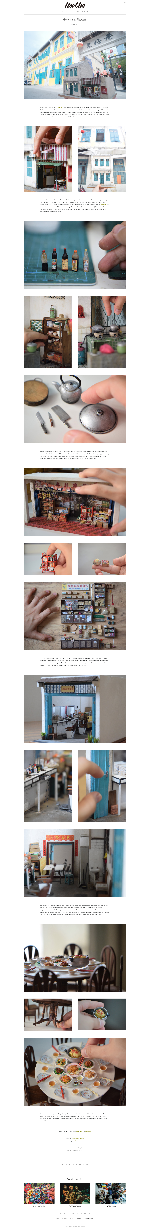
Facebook (79, 1131)
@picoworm (78, 1141)
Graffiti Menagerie (111, 1206)
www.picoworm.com (78, 1138)
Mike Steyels (78, 1148)
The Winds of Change (75, 1206)
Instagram (88, 1131)
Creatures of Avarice (39, 1206)
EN (121, 3)
